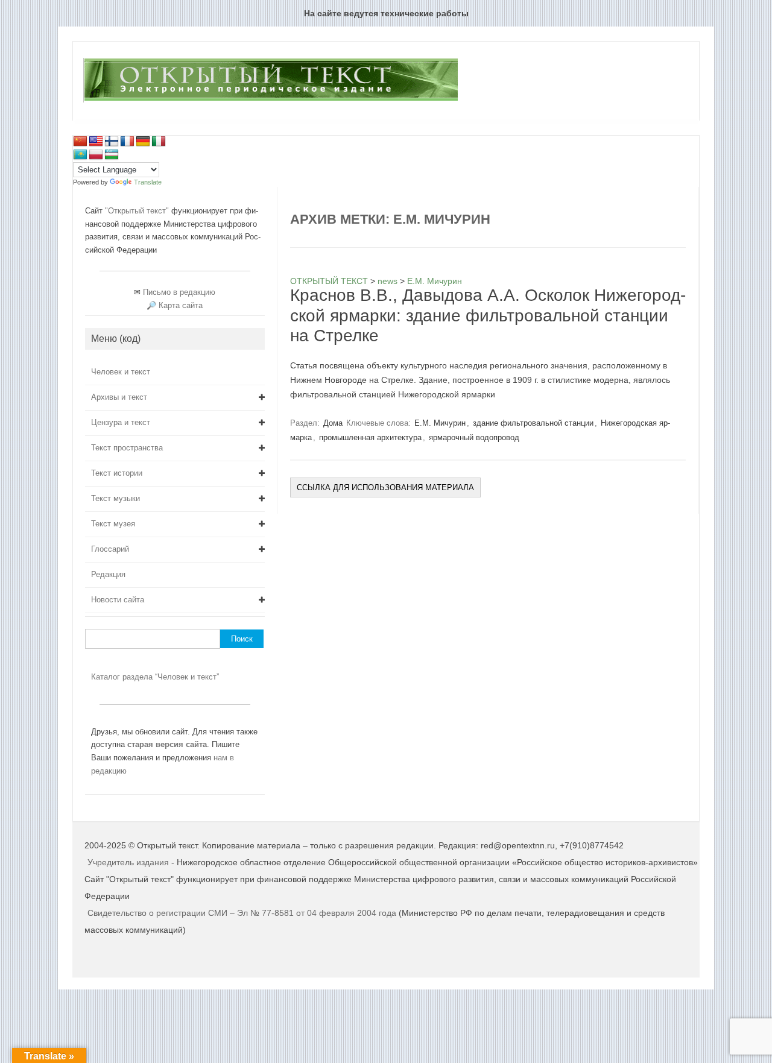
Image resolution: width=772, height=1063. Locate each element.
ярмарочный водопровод (474, 437)
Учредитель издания (128, 862)
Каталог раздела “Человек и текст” (155, 676)
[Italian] (158, 142)
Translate (148, 182)
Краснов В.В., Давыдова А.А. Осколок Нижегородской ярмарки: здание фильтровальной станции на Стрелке (488, 315)
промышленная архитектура (370, 437)
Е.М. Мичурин (440, 422)
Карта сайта (181, 305)
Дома (333, 422)
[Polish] (96, 155)
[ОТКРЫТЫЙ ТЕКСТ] (270, 100)
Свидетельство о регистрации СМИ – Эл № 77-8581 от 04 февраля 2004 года (243, 913)
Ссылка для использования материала (385, 487)
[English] (96, 142)
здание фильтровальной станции (533, 422)
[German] (143, 142)
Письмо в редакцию (179, 292)
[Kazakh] (80, 155)
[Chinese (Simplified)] (80, 142)
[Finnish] (111, 142)
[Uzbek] (111, 155)
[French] (127, 142)
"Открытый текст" (138, 210)
